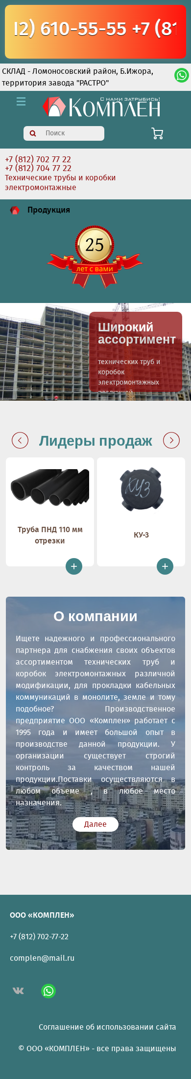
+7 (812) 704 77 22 (38, 168)
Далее (95, 824)
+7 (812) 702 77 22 (38, 159)
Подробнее (135, 352)
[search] (32, 133)
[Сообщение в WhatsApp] (181, 77)
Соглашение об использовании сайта (107, 1027)
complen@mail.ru (42, 958)
